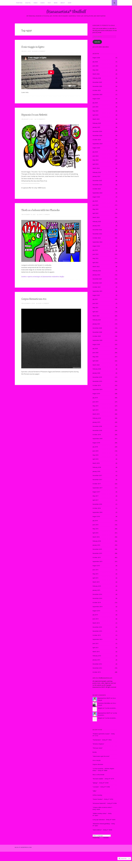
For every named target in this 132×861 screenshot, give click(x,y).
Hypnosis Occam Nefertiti (34, 114)
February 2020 (97, 369)
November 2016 (97, 504)
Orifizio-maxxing (97, 795)
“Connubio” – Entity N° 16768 (101, 787)
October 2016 (97, 508)
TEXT (49, 3)
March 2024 (96, 168)
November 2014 (97, 598)
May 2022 (95, 258)
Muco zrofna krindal (98, 774)
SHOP (69, 3)
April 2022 (95, 262)
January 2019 (96, 422)
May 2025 (95, 111)
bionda (95, 752)
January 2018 (96, 471)
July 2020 (95, 348)
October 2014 (97, 602)
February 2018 (97, 467)
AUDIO (42, 3)
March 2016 (96, 537)
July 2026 (95, 62)
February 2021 (97, 320)
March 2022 (96, 266)
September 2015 (97, 561)
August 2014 (96, 611)
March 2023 (96, 217)
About (63, 3)
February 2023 (97, 221)
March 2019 (96, 414)
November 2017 (97, 479)
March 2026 (96, 74)
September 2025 (97, 94)
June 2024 (95, 156)
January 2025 (96, 127)
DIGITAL (28, 3)
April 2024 (95, 164)
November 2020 (97, 332)
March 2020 (96, 365)
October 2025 (97, 90)
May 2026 (95, 70)
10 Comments (40, 119)
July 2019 (95, 398)
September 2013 (97, 639)
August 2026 (96, 57)
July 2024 (95, 152)
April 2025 (95, 115)
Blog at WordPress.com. (23, 847)
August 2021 (96, 295)
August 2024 (96, 148)
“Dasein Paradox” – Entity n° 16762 (103, 799)
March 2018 (96, 463)
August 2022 (96, 246)
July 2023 (95, 201)
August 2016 (96, 516)
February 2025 (97, 123)
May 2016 (95, 529)
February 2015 (97, 586)
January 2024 (96, 176)
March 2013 (96, 651)
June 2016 (95, 525)
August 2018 (96, 443)
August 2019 (96, 393)
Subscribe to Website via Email (104, 25)
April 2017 (95, 500)
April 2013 (95, 647)
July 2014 (95, 615)
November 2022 (97, 234)
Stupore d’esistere (98, 764)
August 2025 (96, 98)
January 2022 (96, 275)
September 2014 (97, 606)
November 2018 (97, 430)
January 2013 (96, 660)
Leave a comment (39, 51)
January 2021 (96, 324)
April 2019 (95, 410)
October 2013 (97, 635)
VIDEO (36, 3)
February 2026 (97, 78)
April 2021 (95, 311)
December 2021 (97, 279)
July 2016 (95, 520)
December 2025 (97, 82)
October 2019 (97, 385)
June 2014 (95, 619)
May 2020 (95, 357)
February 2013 (97, 656)
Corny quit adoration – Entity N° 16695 (104, 819)
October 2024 (97, 139)
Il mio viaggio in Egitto (32, 47)
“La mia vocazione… (110, 708)
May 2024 (95, 160)
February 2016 (97, 541)
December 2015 (97, 549)
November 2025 (97, 86)
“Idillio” (95, 791)
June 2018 (95, 451)
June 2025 (95, 107)
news (56, 3)
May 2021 (95, 307)
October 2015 (97, 557)
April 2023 (95, 213)
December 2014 (97, 594)
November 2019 (97, 381)
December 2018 (97, 426)
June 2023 (95, 205)
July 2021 (95, 299)
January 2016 (96, 545)
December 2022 (97, 229)
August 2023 (96, 197)
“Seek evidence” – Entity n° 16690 (102, 830)
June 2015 (95, 570)
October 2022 (97, 238)
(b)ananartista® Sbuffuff (66, 11)
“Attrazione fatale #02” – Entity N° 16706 (105, 803)
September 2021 (97, 291)
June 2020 (95, 352)
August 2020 (96, 344)
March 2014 (96, 623)
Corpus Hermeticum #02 (33, 299)
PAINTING (19, 3)
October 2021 (97, 287)
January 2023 (96, 225)
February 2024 (97, 172)
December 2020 (97, 328)
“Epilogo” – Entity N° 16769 (100, 783)
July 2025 (95, 103)
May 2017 (95, 496)
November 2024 (97, 135)
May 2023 (95, 209)
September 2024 (97, 143)
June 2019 (95, 402)
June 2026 (95, 66)
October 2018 (97, 434)
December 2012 (97, 664)
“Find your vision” (98, 748)
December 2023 (97, 180)
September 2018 (97, 438)
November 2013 (97, 631)
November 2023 (97, 184)
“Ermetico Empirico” (98, 744)
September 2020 (97, 340)
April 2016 (95, 533)
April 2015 (95, 578)
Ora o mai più (96, 760)
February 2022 (97, 270)
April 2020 (95, 361)
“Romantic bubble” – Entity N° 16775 (103, 779)
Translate (106, 837)
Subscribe (97, 42)
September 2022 (97, 242)
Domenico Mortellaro (104, 703)
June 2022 (95, 254)
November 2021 (97, 283)
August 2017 (96, 492)
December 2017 (97, 475)
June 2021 (95, 303)
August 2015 (96, 565)
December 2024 (97, 131)
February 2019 (97, 418)
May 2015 (95, 574)
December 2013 (97, 627)
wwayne (100, 708)
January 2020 (96, 373)
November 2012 (97, 668)
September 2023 (97, 193)
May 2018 (95, 455)
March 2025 (96, 119)
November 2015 (97, 553)
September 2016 (97, 512)
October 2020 (97, 336)
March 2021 (96, 316)
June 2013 (95, 643)
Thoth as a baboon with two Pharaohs (40, 210)
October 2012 (97, 672)
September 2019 (97, 389)
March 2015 (96, 582)
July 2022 (95, 250)
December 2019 (97, 377)
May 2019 (95, 406)
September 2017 (97, 488)
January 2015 (96, 590)
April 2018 (95, 459)
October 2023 (97, 189)
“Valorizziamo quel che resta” (101, 756)
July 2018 (95, 447)
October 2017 (97, 484)
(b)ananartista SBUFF (104, 698)
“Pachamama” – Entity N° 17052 (102, 740)
